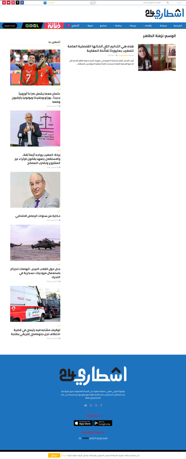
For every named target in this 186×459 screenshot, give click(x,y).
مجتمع (103, 25)
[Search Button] (166, 2)
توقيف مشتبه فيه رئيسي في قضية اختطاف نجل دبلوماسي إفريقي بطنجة (35, 332)
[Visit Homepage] (164, 13)
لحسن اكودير (123, 55)
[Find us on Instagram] (13, 2)
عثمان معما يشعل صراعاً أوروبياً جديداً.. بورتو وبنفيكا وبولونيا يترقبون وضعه (36, 97)
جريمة (133, 25)
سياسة (163, 25)
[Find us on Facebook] (22, 2)
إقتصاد (148, 25)
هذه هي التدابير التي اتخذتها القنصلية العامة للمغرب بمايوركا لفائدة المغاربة (101, 48)
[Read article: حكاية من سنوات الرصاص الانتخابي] (35, 190)
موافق (54, 455)
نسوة (90, 25)
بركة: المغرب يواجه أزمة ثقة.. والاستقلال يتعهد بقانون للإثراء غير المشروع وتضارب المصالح (37, 159)
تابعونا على (50, 2)
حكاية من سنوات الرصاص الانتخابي (37, 215)
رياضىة (118, 25)
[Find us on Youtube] (8, 2)
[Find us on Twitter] (17, 2)
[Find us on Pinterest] (4, 2)
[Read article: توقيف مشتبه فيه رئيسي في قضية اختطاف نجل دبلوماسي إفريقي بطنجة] (35, 304)
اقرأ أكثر (64, 455)
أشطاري (73, 25)
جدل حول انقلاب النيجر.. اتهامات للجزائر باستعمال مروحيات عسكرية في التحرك (35, 273)
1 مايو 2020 (112, 55)
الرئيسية (178, 25)
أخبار (59, 89)
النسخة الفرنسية (10, 25)
